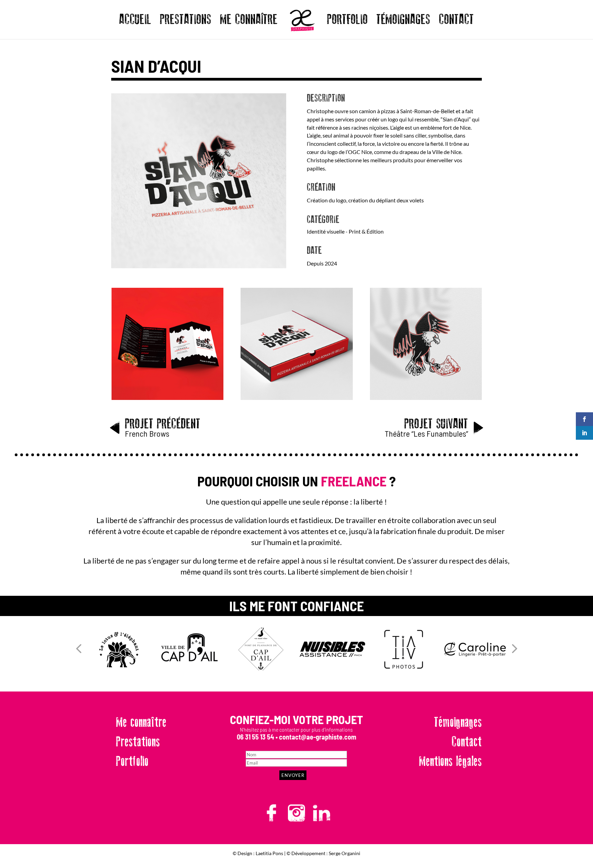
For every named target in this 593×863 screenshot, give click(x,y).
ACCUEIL (135, 22)
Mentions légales (450, 761)
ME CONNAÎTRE (249, 22)
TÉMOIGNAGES (403, 22)
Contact (467, 742)
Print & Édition (366, 231)
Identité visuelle (326, 231)
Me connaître (141, 722)
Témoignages (458, 722)
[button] (78, 649)
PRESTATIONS (185, 22)
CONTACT (456, 22)
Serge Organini (344, 853)
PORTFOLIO (347, 22)
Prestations (138, 742)
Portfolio (132, 761)
